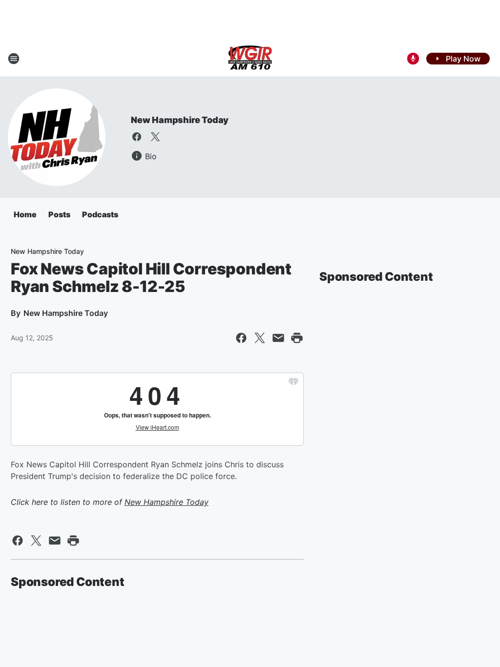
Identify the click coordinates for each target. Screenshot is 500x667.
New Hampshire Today (180, 120)
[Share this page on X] (260, 338)
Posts (59, 214)
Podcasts (100, 214)
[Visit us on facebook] (137, 137)
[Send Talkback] (413, 58)
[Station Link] (250, 58)
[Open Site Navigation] (14, 58)
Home (25, 214)
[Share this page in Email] (278, 338)
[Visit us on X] (155, 137)
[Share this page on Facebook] (241, 338)
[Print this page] (297, 338)
